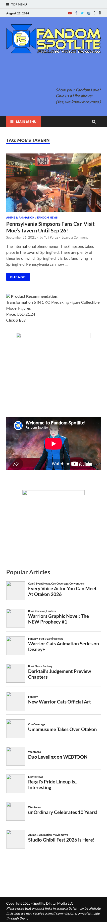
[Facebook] (76, 13)
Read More (16, 276)
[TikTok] (100, 13)
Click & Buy (16, 320)
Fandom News (47, 217)
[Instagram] (89, 13)
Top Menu (19, 4)
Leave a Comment (75, 237)
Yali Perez (51, 237)
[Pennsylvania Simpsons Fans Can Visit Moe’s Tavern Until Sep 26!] (53, 183)
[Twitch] (95, 13)
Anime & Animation (20, 217)
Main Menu (26, 121)
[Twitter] (82, 13)
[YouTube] (70, 13)
